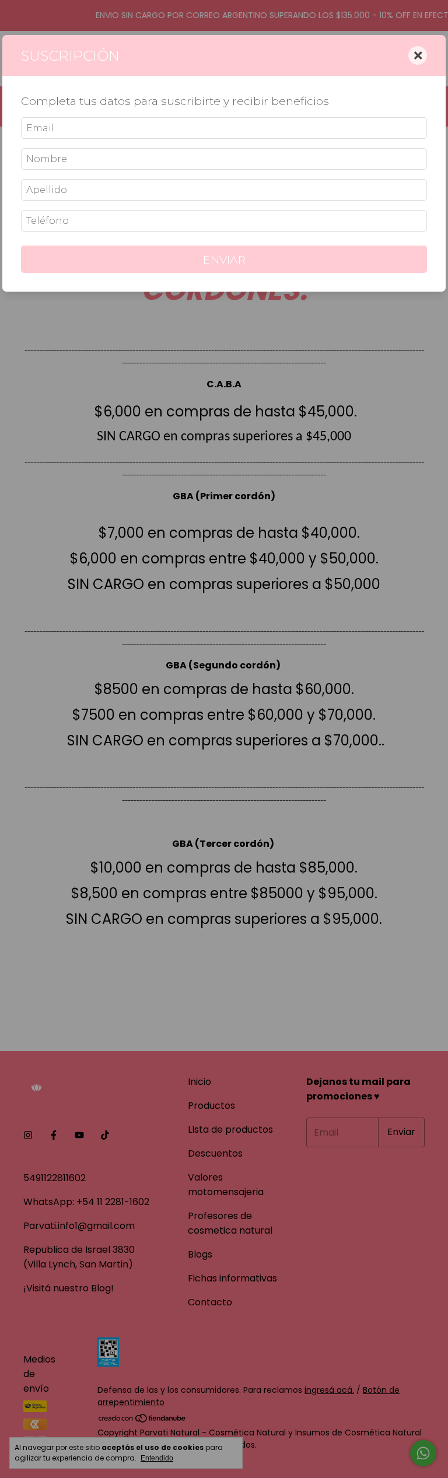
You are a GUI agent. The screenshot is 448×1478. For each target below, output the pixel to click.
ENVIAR (224, 260)
